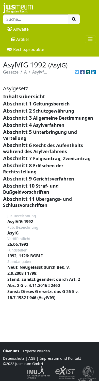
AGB (32, 358)
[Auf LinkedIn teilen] (93, 72)
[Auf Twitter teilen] (77, 72)
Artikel (22, 39)
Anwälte (21, 29)
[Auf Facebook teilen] (82, 72)
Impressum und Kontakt (60, 358)
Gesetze (11, 72)
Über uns (11, 351)
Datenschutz (13, 358)
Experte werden (36, 351)
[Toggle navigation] (90, 39)
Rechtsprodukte (28, 49)
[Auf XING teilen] (88, 72)
